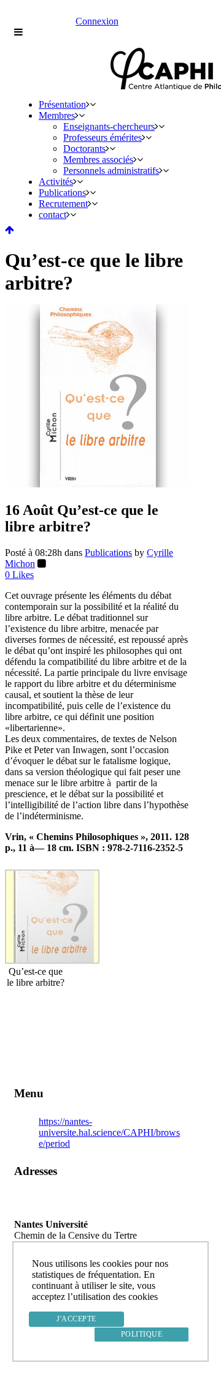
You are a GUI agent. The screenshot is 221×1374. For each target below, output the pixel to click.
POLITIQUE (142, 1334)
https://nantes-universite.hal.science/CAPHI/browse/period (109, 1132)
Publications (108, 552)
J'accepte (76, 1319)
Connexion (97, 21)
